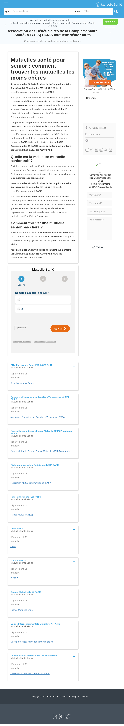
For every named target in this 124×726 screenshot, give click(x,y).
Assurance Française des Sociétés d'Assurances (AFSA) (37, 417)
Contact (84, 696)
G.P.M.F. (14, 578)
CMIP (13, 546)
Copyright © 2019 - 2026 (43, 696)
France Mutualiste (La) (21, 514)
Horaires (96, 92)
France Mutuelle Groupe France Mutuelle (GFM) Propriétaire (40, 451)
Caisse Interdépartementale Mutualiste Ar (31, 641)
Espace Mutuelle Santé (22, 609)
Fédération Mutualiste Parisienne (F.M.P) (30, 482)
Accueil (34, 20)
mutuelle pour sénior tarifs (56, 20)
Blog (74, 696)
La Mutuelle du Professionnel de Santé (30, 673)
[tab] (43, 366)
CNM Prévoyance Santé (22, 383)
